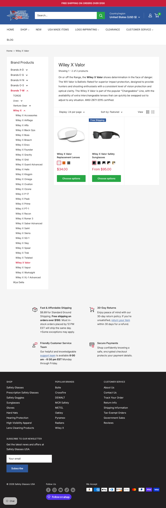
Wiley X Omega (24, 179)
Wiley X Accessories (26, 115)
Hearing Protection (17, 417)
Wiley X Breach (24, 139)
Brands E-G (17, 74)
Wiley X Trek (22, 252)
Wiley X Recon (23, 213)
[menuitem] (10, 29)
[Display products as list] (153, 111)
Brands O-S (18, 85)
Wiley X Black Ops (25, 130)
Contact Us (110, 392)
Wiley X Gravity (24, 154)
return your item (120, 320)
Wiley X (17, 110)
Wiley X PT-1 (22, 208)
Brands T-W (18, 90)
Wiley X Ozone (23, 189)
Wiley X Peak (23, 198)
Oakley (59, 412)
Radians (59, 422)
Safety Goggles (15, 397)
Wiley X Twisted (24, 257)
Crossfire (60, 392)
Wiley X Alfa (22, 125)
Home (9, 50)
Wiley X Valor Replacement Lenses (68, 155)
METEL (59, 407)
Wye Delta (18, 282)
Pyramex (60, 417)
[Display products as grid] (147, 111)
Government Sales (114, 417)
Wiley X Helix (23, 169)
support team (47, 355)
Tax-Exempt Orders (115, 412)
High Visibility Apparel (19, 422)
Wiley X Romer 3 (24, 218)
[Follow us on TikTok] (67, 490)
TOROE (17, 95)
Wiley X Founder (24, 149)
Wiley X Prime (23, 203)
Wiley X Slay (22, 243)
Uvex (16, 100)
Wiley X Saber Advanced (29, 223)
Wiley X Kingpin (24, 174)
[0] (157, 15)
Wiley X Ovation (24, 184)
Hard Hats (12, 412)
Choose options (71, 178)
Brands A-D (17, 69)
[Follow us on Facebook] (48, 490)
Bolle (58, 387)
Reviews (108, 422)
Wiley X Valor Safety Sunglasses (103, 155)
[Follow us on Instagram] (54, 490)
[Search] (101, 15)
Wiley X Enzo (23, 144)
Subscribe (17, 468)
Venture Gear (20, 105)
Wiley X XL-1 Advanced (28, 277)
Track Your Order (114, 397)
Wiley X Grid (22, 159)
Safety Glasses (15, 387)
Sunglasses (13, 402)
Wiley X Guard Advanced (29, 164)
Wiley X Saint (23, 228)
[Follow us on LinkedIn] (73, 490)
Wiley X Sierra (23, 233)
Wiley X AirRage (24, 120)
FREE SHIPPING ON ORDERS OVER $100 (83, 3)
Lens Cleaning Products (20, 427)
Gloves (10, 407)
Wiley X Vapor (23, 267)
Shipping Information (116, 407)
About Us (109, 387)
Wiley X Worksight (25, 272)
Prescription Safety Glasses (22, 392)
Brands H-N (18, 80)
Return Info (110, 402)
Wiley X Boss (22, 135)
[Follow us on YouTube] (60, 490)
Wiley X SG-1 (22, 238)
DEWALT (60, 397)
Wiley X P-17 (22, 193)
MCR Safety (62, 402)
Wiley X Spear (23, 248)
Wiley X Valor (22, 50)
